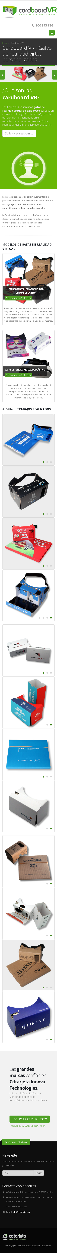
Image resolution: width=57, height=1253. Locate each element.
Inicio (4, 43)
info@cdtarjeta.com (21, 1212)
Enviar (39, 1172)
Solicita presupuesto (19, 133)
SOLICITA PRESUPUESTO (30, 1119)
